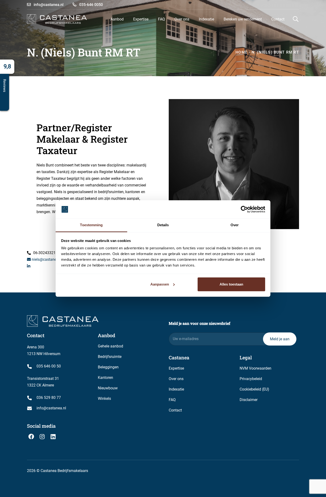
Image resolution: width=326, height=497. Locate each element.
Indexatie (176, 389)
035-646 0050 (90, 4)
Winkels (104, 398)
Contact (175, 410)
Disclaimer (249, 399)
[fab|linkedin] (53, 436)
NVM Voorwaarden (255, 368)
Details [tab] (163, 225)
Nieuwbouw (108, 388)
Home (241, 52)
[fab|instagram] (42, 436)
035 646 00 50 (49, 366)
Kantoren (105, 377)
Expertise (176, 368)
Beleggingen (108, 367)
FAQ (172, 399)
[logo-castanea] (57, 19)
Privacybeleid (251, 379)
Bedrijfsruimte (109, 356)
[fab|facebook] (31, 436)
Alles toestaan (231, 284)
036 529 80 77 (49, 397)
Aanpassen (159, 284)
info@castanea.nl (48, 4)
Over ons (176, 379)
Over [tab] (235, 225)
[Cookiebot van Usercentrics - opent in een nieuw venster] (244, 209)
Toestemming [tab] (91, 225)
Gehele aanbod (110, 346)
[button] (127, 19)
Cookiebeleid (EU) (254, 389)
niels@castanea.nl (47, 259)
